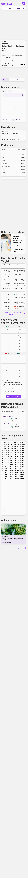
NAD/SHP (10, 501)
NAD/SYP (22, 503)
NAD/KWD (22, 474)
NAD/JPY (10, 468)
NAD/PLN (16, 493)
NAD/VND (4, 513)
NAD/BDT (4, 448)
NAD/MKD (10, 482)
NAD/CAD (16, 470)
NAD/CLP (16, 454)
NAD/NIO (16, 487)
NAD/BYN (10, 513)
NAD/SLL (10, 499)
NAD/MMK (16, 484)
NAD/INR (16, 464)
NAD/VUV (16, 511)
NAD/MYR (10, 480)
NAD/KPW (4, 489)
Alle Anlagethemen (18, 548)
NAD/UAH (10, 509)
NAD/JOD (22, 468)
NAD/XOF (4, 454)
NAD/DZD (22, 442)
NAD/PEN (4, 493)
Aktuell (9, 8)
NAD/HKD (10, 464)
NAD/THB (10, 505)
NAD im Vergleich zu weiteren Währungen (12, 313)
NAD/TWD (4, 487)
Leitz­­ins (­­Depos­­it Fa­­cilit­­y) (10, 424)
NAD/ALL (16, 442)
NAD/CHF (16, 497)
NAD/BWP (16, 450)
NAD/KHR (10, 470)
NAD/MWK (4, 480)
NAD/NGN (22, 487)
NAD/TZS (4, 505)
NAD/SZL (16, 503)
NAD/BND (10, 452)
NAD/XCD (22, 489)
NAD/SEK (10, 497)
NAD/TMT (22, 507)
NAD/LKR (4, 501)
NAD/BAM (10, 474)
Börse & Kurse (4, 15)
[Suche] (23, 8)
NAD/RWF (22, 493)
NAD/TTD (22, 505)
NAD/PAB (10, 491)
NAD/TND (10, 507)
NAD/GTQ (4, 462)
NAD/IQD (4, 466)
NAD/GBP (4, 452)
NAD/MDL (4, 484)
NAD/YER (16, 468)
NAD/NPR (22, 484)
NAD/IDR (22, 464)
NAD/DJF (22, 456)
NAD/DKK (10, 456)
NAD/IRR (10, 466)
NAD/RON (4, 495)
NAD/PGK (16, 491)
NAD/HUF (16, 509)
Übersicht (5, 80)
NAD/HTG (22, 462)
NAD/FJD (4, 460)
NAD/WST (22, 495)
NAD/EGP (10, 442)
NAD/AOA (4, 444)
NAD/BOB (10, 450)
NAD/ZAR (16, 501)
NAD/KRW (4, 503)
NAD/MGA (22, 478)
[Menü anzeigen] (3, 8)
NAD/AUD (10, 446)
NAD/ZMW (4, 476)
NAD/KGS (10, 476)
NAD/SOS (22, 499)
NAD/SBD (16, 495)
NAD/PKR (4, 491)
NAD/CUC (16, 474)
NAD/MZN (16, 482)
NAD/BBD (10, 448)
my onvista (17, 8)
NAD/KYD (4, 470)
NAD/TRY (16, 507)
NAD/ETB (4, 446)
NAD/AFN (4, 442)
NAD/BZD (16, 448)
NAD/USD (10, 511)
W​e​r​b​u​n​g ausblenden (19, 27)
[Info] (4, 91)
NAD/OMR (16, 489)
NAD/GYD (16, 462)
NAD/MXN (22, 482)
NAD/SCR (4, 499)
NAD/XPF (10, 454)
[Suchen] (22, 95)
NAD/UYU (22, 509)
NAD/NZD (10, 487)
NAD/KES (16, 472)
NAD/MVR (16, 480)
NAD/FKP (22, 458)
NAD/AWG (22, 444)
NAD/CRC (4, 456)
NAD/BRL (22, 450)
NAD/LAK (16, 476)
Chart (12, 80)
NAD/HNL (4, 464)
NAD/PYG (22, 491)
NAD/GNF (10, 462)
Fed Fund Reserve (8, 416)
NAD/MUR (4, 482)
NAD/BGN (16, 452)
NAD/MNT (10, 484)
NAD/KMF (4, 474)
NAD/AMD (16, 444)
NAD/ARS (10, 444)
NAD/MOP (16, 478)
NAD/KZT (4, 472)
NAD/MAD (22, 480)
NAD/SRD (10, 503)
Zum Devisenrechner (13, 396)
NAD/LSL (22, 476)
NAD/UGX (4, 509)
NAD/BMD (22, 448)
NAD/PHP (10, 493)
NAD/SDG (22, 501)
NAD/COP (22, 472)
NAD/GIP (22, 460)
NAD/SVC (10, 458)
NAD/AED (16, 456)
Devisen (10, 15)
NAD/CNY (22, 454)
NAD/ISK (16, 466)
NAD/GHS (16, 460)
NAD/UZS (4, 511)
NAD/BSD (16, 446)
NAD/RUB (10, 495)
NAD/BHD (22, 446)
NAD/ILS (22, 466)
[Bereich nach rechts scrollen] (24, 79)
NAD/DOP (4, 458)
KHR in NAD (22, 64)
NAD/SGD (16, 499)
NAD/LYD (10, 478)
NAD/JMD (4, 468)
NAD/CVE (22, 470)
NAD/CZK (4, 507)
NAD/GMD (10, 460)
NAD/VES (22, 511)
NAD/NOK (10, 489)
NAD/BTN (4, 450)
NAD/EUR (16, 458)
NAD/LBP (4, 478)
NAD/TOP (16, 505)
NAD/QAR (10, 472)
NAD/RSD (22, 497)
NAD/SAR (4, 497)
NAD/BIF (22, 452)
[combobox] (13, 95)
